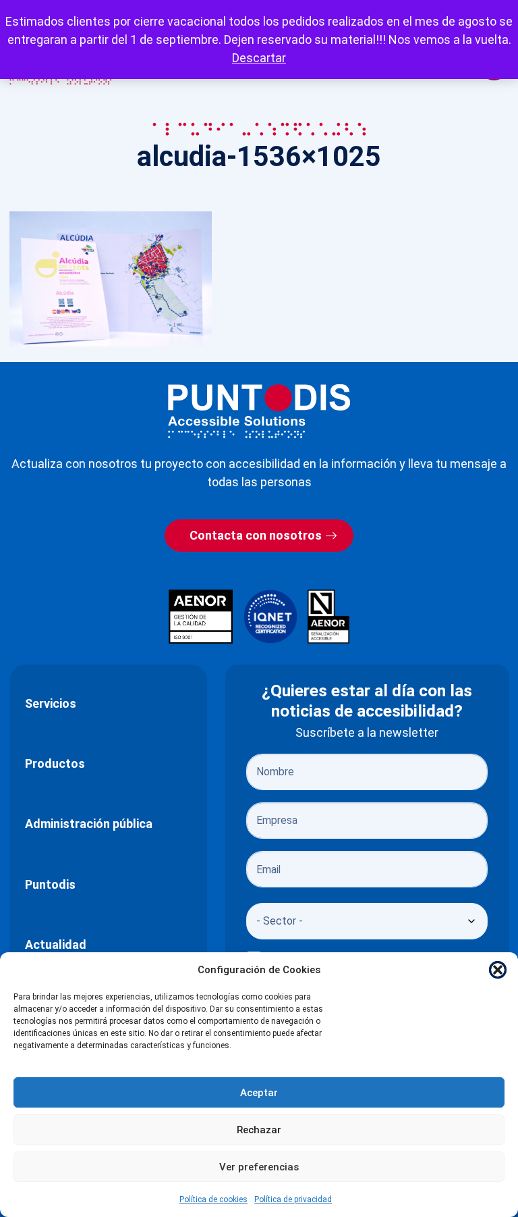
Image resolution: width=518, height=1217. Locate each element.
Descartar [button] (259, 58)
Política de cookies (213, 1199)
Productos (55, 763)
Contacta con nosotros (256, 535)
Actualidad (55, 944)
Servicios (50, 703)
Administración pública (88, 824)
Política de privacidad (293, 1199)
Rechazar (259, 1130)
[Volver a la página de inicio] (259, 411)
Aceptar (259, 1093)
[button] (498, 970)
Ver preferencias (259, 1167)
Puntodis (50, 884)
